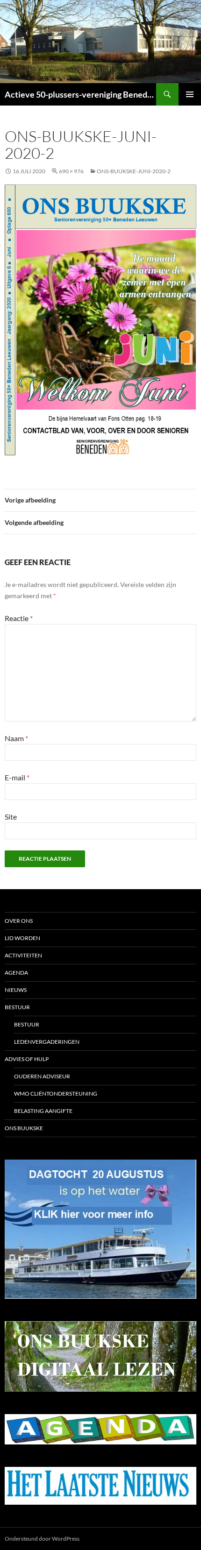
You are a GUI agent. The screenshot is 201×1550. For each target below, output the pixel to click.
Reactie (19, 618)
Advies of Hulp (27, 1058)
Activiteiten (23, 955)
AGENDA (16, 972)
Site (11, 816)
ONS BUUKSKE (24, 1128)
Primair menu (190, 94)
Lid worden (22, 937)
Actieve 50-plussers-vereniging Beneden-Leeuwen (80, 94)
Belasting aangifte (43, 1110)
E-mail (17, 777)
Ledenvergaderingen (46, 1041)
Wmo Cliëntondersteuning (55, 1093)
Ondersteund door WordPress (42, 1538)
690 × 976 (71, 171)
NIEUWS (16, 989)
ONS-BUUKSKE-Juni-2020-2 (134, 171)
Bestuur (17, 1007)
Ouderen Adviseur (42, 1076)
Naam (16, 738)
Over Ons (19, 920)
